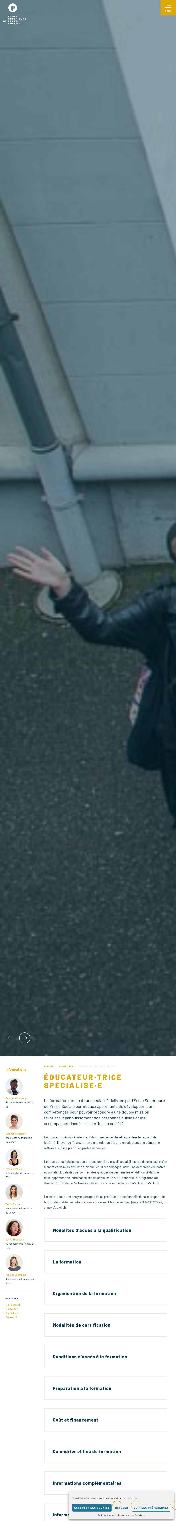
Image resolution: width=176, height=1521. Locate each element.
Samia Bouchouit (15, 1239)
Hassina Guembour (16, 1274)
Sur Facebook (13, 1304)
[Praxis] (14, 13)
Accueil (49, 1066)
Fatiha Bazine (13, 1204)
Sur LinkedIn (12, 1313)
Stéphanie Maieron (16, 1133)
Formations (66, 1066)
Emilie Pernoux (14, 1168)
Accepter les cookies (92, 1507)
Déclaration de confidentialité (131, 1515)
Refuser (121, 1507)
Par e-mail (11, 1317)
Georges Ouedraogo (17, 1098)
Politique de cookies (107, 1515)
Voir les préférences (151, 1507)
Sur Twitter (12, 1308)
